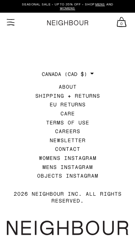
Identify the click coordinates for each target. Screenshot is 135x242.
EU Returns (68, 104)
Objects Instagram (67, 176)
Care (67, 113)
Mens (100, 4)
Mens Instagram (67, 167)
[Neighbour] (67, 23)
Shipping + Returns (67, 96)
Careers (67, 131)
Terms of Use (67, 122)
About (68, 87)
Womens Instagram (67, 158)
